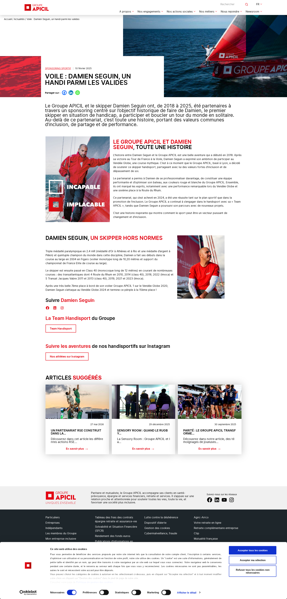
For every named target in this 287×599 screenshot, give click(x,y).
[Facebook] (64, 92)
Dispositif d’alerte (155, 522)
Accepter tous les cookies (253, 550)
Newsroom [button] (252, 11)
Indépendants (54, 528)
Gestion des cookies (157, 528)
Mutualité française (206, 538)
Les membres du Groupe (61, 533)
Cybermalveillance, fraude (160, 533)
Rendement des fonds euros (112, 536)
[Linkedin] (71, 92)
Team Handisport (61, 328)
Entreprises (53, 522)
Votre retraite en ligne (207, 522)
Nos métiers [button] (206, 11)
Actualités (19, 19)
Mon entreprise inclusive (61, 538)
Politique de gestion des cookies (94, 582)
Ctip (196, 533)
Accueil (8, 19)
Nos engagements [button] (149, 11)
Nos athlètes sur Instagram (67, 356)
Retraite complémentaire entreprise (216, 528)
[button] (280, 538)
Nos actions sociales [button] (180, 11)
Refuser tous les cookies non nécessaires (253, 571)
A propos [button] (125, 11)
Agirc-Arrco (201, 517)
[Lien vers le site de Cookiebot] (28, 592)
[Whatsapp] (77, 92)
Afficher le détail (186, 592)
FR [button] (257, 4)
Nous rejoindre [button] (230, 11)
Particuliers (53, 517)
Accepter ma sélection (253, 560)
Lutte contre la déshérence (161, 517)
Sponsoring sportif (58, 68)
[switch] (104, 592)
